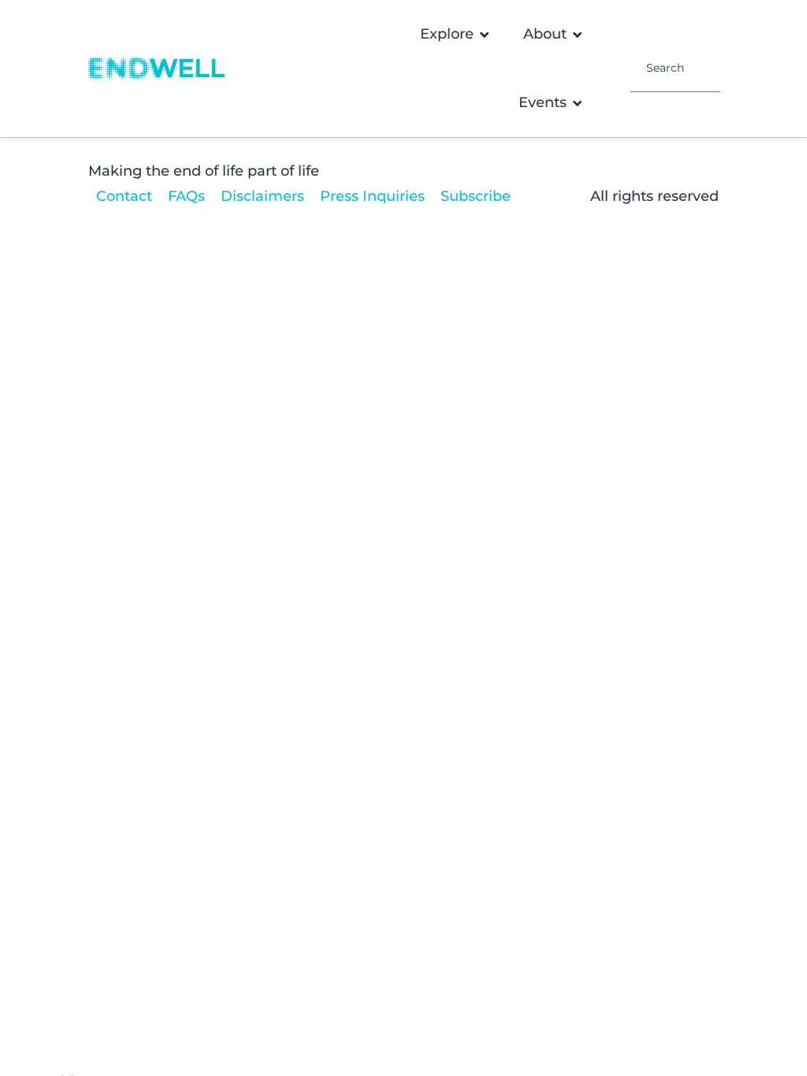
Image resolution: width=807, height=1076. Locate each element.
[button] (456, 34)
